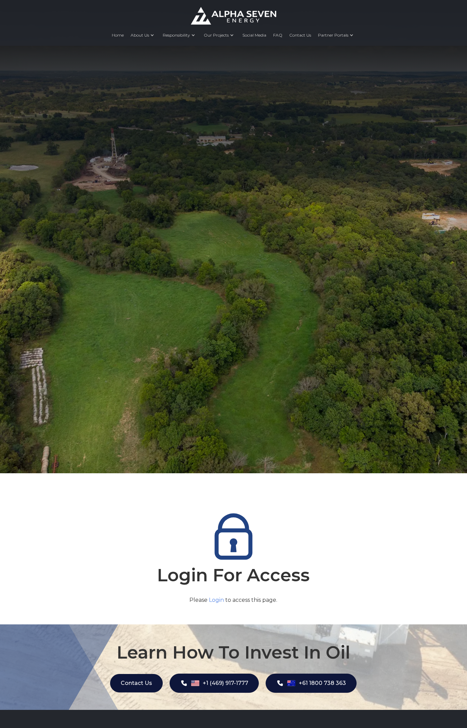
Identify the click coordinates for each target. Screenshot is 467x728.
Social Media (254, 35)
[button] (143, 35)
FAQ (277, 35)
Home (118, 35)
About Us (140, 35)
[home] (233, 16)
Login (216, 600)
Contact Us (300, 35)
